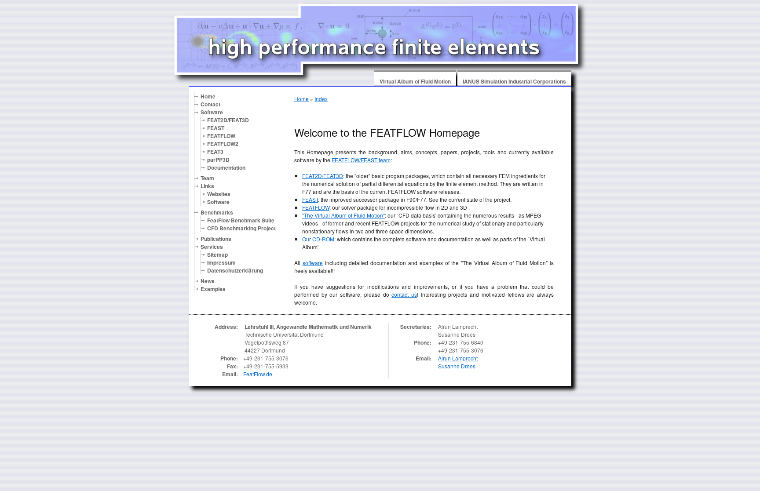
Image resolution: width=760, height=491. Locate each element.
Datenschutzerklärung (235, 270)
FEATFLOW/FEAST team (361, 160)
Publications (216, 239)
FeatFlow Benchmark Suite (240, 220)
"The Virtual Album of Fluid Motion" (343, 215)
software (313, 262)
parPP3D (218, 160)
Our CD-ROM (318, 239)
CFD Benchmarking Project (241, 228)
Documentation (226, 167)
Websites (218, 194)
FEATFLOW (221, 136)
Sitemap (217, 254)
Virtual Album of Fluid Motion (415, 81)
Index (321, 98)
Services (212, 247)
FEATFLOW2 (222, 144)
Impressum (221, 262)
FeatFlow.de (257, 374)
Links (207, 186)
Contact (210, 104)
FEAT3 (215, 152)
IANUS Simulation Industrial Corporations (514, 81)
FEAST (215, 128)
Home (208, 96)
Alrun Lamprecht (458, 358)
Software (212, 112)
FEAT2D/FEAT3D (228, 120)
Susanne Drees (456, 366)
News (208, 281)
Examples (213, 289)
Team (207, 178)
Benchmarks (217, 212)
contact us (404, 294)
